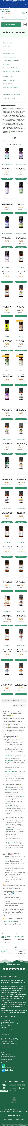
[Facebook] (12, 969)
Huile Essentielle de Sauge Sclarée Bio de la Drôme (7, 272)
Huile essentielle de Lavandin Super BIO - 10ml (7, 685)
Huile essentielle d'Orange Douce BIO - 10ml (21, 478)
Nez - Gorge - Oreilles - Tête (10, 68)
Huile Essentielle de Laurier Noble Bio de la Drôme (21, 238)
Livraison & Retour (5, 1054)
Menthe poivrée (9, 760)
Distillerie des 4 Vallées (7, 164)
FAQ (2, 1051)
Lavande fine (8, 755)
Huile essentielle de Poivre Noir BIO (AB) (21, 547)
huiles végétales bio (8, 921)
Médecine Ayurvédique (9, 57)
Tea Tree (7, 741)
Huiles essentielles (8, 43)
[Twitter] (21, 969)
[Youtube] (4, 969)
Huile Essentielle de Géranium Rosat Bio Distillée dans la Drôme (7, 410)
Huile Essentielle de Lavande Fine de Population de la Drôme (21, 169)
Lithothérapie (6, 64)
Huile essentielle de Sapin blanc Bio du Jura (7, 478)
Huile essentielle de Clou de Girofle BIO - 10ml (21, 650)
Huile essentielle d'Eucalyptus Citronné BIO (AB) (7, 307)
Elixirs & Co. (7, 611)
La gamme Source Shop (7, 1022)
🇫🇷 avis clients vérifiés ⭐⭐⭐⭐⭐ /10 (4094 (12, 4)
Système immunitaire (9, 98)
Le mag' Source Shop (6, 1029)
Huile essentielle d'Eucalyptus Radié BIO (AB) (21, 272)
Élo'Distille (21, 336)
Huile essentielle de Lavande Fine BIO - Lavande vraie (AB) (21, 582)
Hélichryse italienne (10, 771)
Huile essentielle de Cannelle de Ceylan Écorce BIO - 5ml (21, 616)
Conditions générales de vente (13, 1109)
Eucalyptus (8, 748)
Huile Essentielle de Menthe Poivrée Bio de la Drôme (7, 169)
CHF (15, 1102)
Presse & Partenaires (6, 1025)
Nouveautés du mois (6, 1059)
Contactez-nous (5, 1053)
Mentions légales (4, 1111)
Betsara (7, 336)
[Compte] (9, 7)
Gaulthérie (8, 777)
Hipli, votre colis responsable (8, 1058)
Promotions (4, 1063)
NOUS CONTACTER (17, 1111)
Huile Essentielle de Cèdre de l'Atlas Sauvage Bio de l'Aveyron (21, 341)
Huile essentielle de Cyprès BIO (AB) (7, 650)
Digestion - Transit (8, 76)
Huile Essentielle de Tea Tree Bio (21, 203)
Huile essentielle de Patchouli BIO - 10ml (7, 513)
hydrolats (15, 921)
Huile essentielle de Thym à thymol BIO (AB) (7, 582)
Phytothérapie (7, 50)
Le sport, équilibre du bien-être (9, 1043)
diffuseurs (5, 923)
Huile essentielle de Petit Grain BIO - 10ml (21, 685)
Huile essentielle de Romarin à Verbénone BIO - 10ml (7, 444)
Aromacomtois (7, 473)
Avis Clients (4, 1027)
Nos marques (4, 1061)
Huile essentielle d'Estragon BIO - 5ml (21, 444)
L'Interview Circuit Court (7, 1041)
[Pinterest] (24, 969)
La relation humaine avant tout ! (9, 1038)
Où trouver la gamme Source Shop (10, 1024)
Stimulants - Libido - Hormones (11, 94)
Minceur (5, 91)
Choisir (14, 141)
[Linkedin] (18, 969)
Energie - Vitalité (7, 84)
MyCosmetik (21, 267)
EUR (12, 1102)
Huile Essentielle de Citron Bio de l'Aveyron (21, 375)
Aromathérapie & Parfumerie (11, 60)
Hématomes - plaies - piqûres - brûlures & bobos (11, 72)
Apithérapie (6, 46)
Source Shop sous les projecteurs (14, 1081)
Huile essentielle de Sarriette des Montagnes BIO (21, 307)
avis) (24, 4)
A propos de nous (5, 1020)
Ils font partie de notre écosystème (10, 1040)
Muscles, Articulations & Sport (11, 87)
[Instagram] (7, 969)
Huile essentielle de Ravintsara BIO (7, 341)
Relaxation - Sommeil (9, 80)
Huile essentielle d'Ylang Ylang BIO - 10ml (21, 513)
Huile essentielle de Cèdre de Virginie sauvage (7, 547)
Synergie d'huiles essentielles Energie (7, 616)
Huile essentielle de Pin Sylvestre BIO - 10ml (21, 410)
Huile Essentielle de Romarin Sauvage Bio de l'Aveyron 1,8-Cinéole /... (7, 375)
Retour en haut (19, 705)
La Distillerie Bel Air (21, 302)
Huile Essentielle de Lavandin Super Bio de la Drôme (7, 203)
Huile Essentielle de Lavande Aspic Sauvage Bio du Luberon (7, 238)
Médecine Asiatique (8, 53)
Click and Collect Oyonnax (8, 1056)
